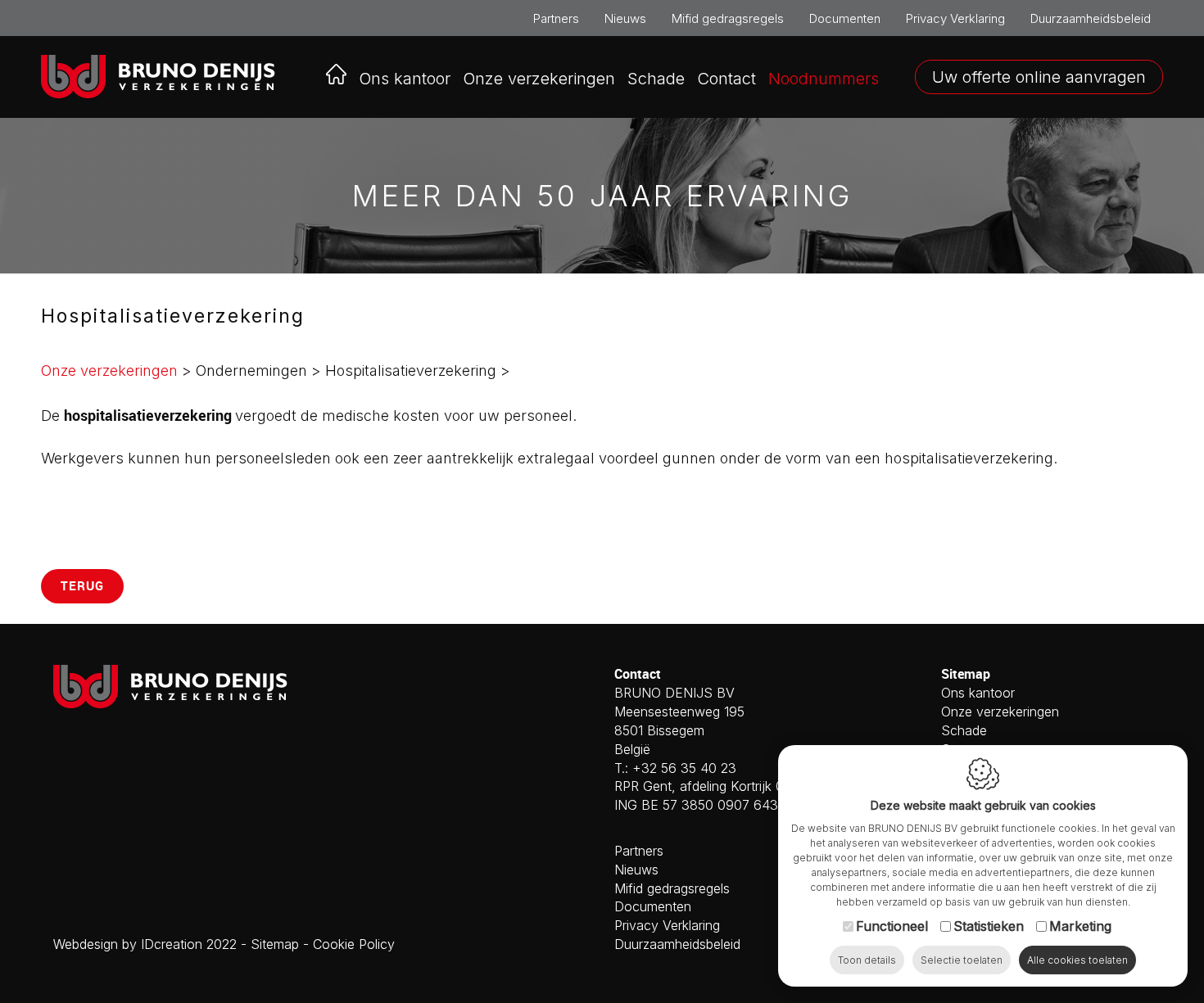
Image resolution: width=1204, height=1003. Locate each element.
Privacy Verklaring (955, 18)
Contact (726, 78)
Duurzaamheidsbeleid (1090, 18)
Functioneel (892, 926)
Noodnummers (823, 78)
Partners (556, 18)
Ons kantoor (404, 78)
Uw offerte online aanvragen (1039, 77)
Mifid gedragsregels (728, 18)
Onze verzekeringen (109, 370)
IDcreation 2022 (145, 944)
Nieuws (625, 18)
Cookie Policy (354, 944)
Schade (656, 78)
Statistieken (988, 926)
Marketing (1080, 926)
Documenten (844, 18)
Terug (82, 585)
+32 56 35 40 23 (684, 768)
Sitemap (275, 944)
